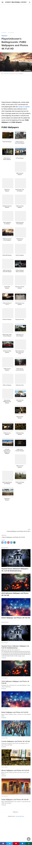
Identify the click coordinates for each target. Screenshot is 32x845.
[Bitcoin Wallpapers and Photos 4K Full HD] (16, 757)
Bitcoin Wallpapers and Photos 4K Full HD (15, 770)
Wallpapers (11, 32)
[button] (7, 135)
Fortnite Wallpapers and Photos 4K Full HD (15, 741)
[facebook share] (2, 542)
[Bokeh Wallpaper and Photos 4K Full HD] (16, 607)
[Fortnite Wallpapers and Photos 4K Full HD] (16, 728)
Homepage (3, 32)
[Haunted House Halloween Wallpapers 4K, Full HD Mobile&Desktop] (16, 558)
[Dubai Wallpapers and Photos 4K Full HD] (16, 786)
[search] (30, 2)
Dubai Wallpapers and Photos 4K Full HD (15, 799)
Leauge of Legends (24, 106)
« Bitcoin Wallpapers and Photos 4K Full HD (13, 537)
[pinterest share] (8, 542)
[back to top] (29, 839)
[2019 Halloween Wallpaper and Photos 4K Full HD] (16, 582)
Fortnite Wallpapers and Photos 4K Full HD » (19, 531)
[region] (16, 17)
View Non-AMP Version (20, 816)
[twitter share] (5, 542)
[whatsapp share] (14, 542)
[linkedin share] (11, 542)
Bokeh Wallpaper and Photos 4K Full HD (15, 618)
